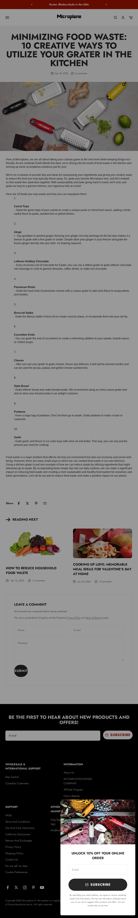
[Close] (128, 806)
